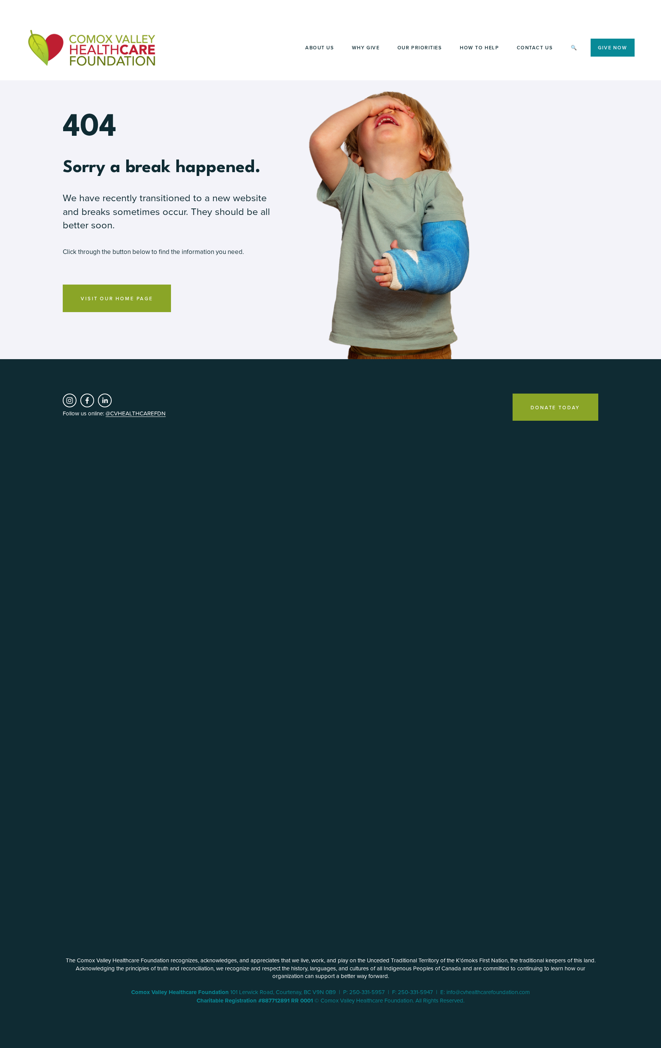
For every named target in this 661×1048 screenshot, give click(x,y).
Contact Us (535, 47)
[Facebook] (87, 400)
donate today (555, 407)
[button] (82, 523)
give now (612, 47)
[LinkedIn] (105, 400)
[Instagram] (70, 400)
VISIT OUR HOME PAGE (117, 298)
